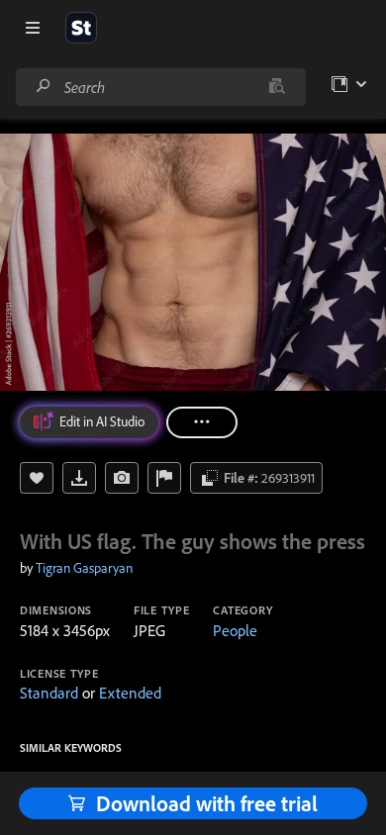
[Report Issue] (164, 478)
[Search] (43, 86)
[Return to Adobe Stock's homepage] (81, 28)
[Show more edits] (202, 422)
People (235, 630)
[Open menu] (32, 28)
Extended (130, 692)
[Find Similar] (122, 478)
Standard (49, 692)
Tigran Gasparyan (84, 568)
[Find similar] (276, 87)
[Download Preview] (79, 478)
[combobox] (160, 87)
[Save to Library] (36, 478)
